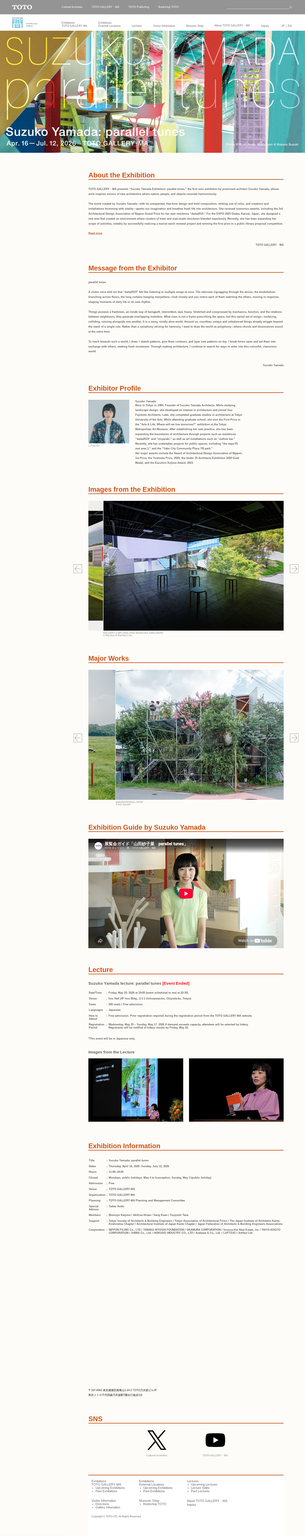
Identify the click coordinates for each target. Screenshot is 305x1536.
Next (294, 569)
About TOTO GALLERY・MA (232, 25)
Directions (102, 1504)
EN (290, 25)
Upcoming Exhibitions (110, 1488)
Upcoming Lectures (204, 1484)
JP (283, 25)
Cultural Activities (72, 7)
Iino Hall (114, 998)
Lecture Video (200, 1488)
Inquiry (265, 25)
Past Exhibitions (106, 1491)
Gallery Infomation (107, 1507)
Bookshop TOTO (168, 7)
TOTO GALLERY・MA (105, 7)
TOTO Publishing (138, 7)
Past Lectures (200, 1491)
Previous (77, 569)
